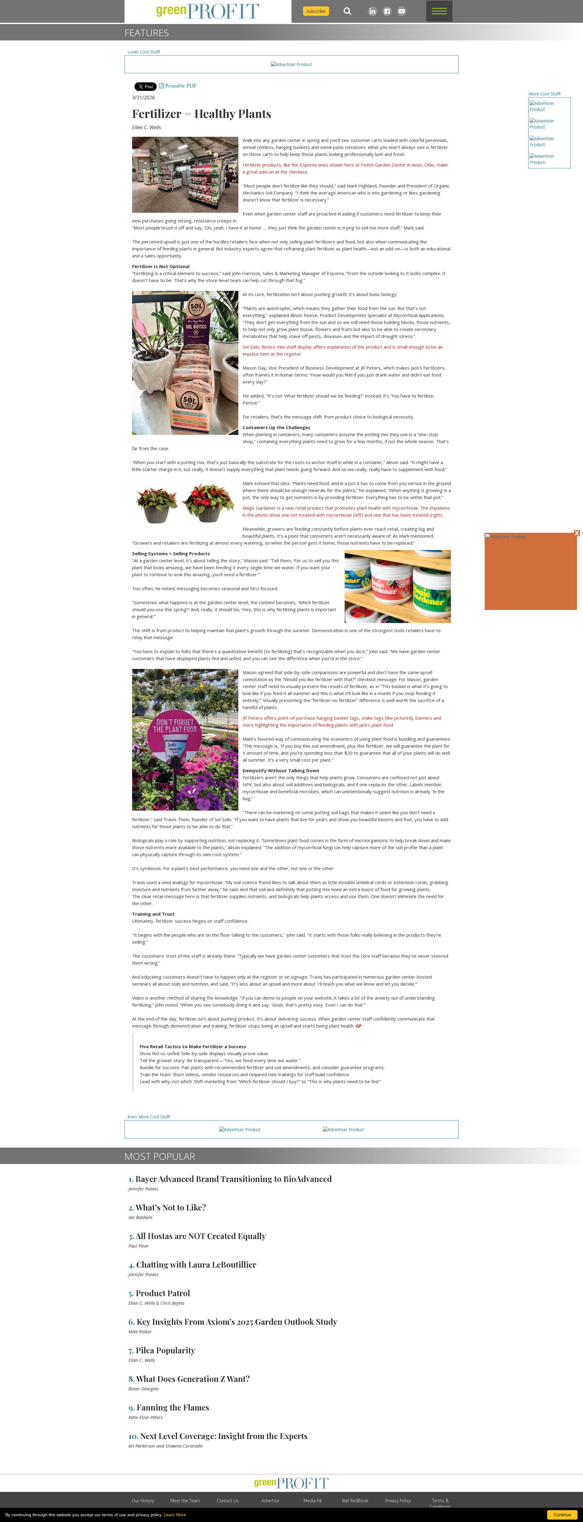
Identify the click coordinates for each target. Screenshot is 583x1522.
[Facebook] (387, 11)
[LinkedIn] (372, 11)
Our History (143, 1500)
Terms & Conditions (440, 1504)
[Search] (347, 11)
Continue (562, 1514)
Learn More (175, 1514)
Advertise (270, 1500)
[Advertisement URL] (506, 536)
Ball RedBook (355, 1500)
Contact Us (228, 1500)
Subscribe (316, 11)
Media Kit (313, 1500)
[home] (208, 11)
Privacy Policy (398, 1500)
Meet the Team (185, 1500)
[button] (439, 11)
